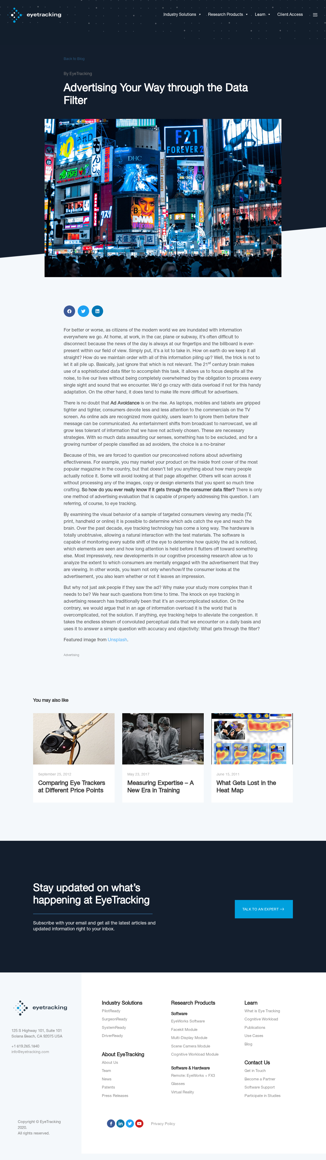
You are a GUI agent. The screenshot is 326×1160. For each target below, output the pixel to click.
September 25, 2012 (54, 774)
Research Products (225, 15)
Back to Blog (74, 59)
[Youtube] (139, 1123)
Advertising (71, 655)
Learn (260, 15)
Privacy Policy (163, 1124)
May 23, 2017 (138, 774)
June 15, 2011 (228, 774)
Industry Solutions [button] (180, 15)
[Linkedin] (120, 1123)
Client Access (290, 15)
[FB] (111, 1123)
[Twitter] (130, 1123)
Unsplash (117, 640)
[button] (199, 15)
